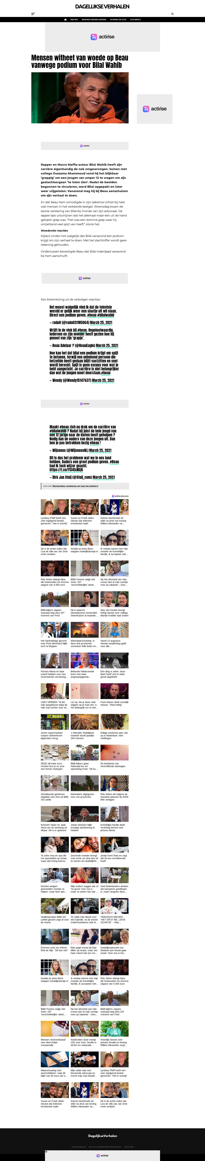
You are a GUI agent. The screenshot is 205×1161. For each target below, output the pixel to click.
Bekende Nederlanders (94, 19)
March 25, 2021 (101, 322)
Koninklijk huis (118, 19)
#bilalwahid (105, 315)
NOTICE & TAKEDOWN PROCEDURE (105, 1147)
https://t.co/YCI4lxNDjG (66, 469)
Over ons (129, 1147)
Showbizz (135, 19)
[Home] (65, 19)
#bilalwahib (58, 431)
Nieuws (74, 19)
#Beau (114, 461)
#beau (91, 315)
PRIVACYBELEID (79, 1147)
